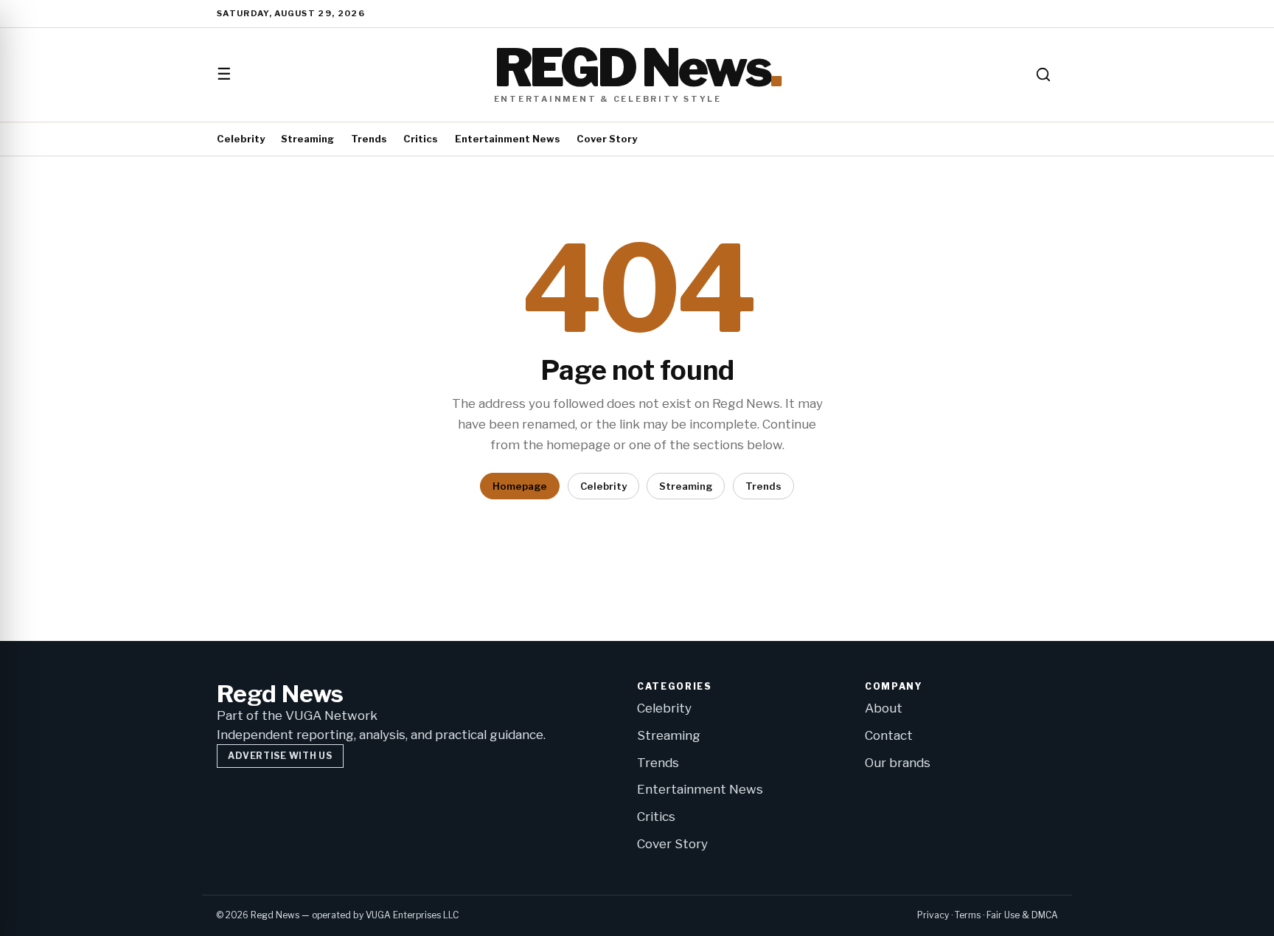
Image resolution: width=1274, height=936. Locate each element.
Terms (968, 915)
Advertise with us (280, 755)
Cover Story (607, 139)
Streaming (307, 139)
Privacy (933, 915)
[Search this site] (1043, 74)
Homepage (519, 486)
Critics (420, 139)
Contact (889, 735)
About (883, 708)
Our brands (897, 762)
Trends (369, 139)
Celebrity (241, 139)
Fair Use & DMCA (1022, 915)
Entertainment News (507, 139)
